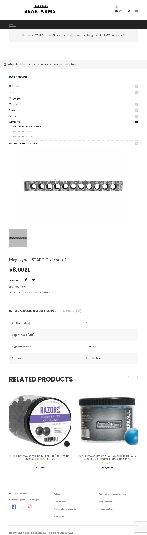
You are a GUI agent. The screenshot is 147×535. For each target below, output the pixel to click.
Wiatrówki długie (22, 131)
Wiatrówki (41, 35)
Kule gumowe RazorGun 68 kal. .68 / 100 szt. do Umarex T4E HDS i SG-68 (40, 457)
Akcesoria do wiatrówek (67, 35)
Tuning (13, 116)
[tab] (34, 311)
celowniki (14, 86)
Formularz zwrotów (66, 509)
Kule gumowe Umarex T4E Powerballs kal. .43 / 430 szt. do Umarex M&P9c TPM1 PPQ (107, 457)
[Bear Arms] (14, 507)
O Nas (57, 494)
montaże (14, 104)
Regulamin (106, 501)
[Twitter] (33, 280)
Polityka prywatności (112, 494)
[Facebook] (26, 280)
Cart (120, 10)
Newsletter (106, 509)
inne (11, 92)
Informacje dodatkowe (32, 311)
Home (26, 35)
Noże (12, 110)
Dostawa (59, 501)
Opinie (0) (72, 311)
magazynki (15, 98)
